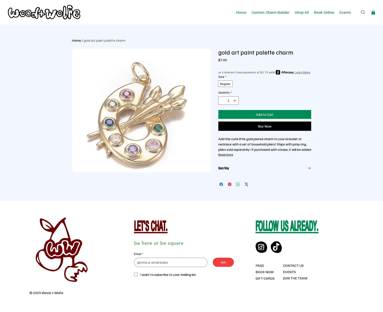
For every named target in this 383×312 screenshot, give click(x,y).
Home (76, 40)
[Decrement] (222, 100)
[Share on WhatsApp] (238, 184)
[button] (373, 12)
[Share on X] (246, 184)
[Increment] (235, 100)
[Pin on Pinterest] (229, 184)
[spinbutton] (229, 100)
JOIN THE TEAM (295, 278)
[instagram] (261, 247)
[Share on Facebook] (221, 184)
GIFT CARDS (265, 278)
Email (138, 254)
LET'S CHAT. (151, 227)
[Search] (363, 12)
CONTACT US (293, 265)
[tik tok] (276, 247)
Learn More (302, 72)
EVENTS (289, 272)
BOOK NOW (265, 272)
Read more (225, 154)
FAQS (260, 265)
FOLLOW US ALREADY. (287, 227)
